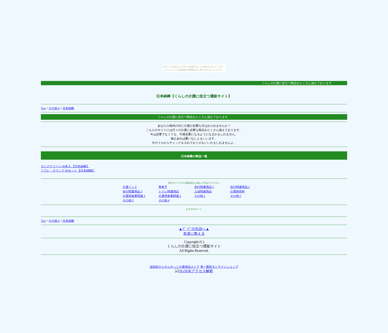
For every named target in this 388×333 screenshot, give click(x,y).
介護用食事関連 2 (170, 196)
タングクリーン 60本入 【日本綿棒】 (65, 166)
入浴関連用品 (203, 191)
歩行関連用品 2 (240, 187)
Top (43, 108)
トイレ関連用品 (169, 191)
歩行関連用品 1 (204, 187)
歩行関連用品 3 (132, 191)
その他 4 (54, 108)
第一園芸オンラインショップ (219, 266)
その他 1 (199, 196)
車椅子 (163, 187)
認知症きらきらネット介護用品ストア (174, 266)
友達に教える (194, 233)
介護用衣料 (237, 191)
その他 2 (235, 196)
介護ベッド (130, 187)
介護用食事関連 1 (134, 196)
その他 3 (128, 200)
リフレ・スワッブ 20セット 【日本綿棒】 (68, 170)
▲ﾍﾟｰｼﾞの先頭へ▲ (194, 229)
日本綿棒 (68, 108)
